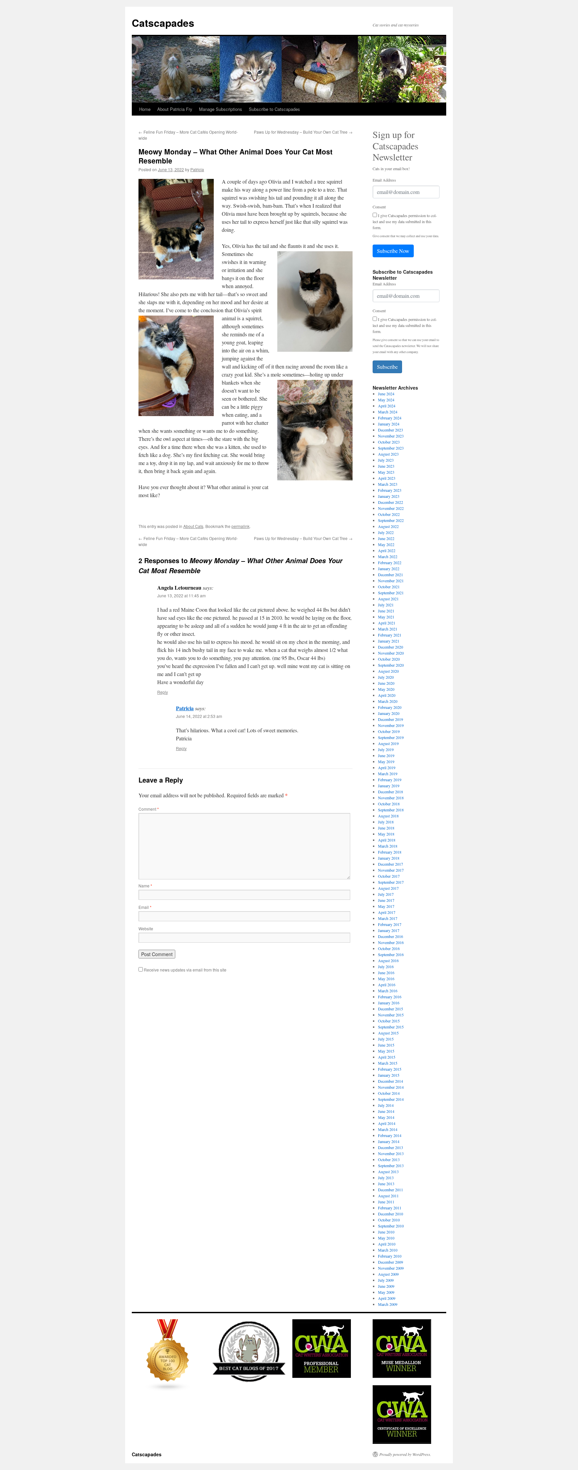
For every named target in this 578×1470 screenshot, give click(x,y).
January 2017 (388, 930)
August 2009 (388, 1274)
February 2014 (389, 1135)
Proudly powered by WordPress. (405, 1454)
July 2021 (386, 604)
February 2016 (389, 996)
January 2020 (388, 713)
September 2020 (391, 665)
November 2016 (391, 942)
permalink (240, 526)
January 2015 (388, 1075)
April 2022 (386, 550)
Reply (162, 692)
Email (145, 907)
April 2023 (386, 478)
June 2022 (386, 538)
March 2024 (387, 411)
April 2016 (386, 984)
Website (145, 928)
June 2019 (386, 755)
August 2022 (388, 526)
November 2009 (391, 1268)
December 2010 (390, 1213)
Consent (379, 206)
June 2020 (386, 683)
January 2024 (388, 423)
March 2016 (387, 990)
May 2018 (386, 834)
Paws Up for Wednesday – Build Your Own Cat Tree (303, 132)
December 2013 (390, 1147)
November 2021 (391, 580)
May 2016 (386, 978)
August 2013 (388, 1171)
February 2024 (389, 417)
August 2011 (388, 1195)
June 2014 (386, 1111)
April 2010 (386, 1244)
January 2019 (388, 785)
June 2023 (386, 466)
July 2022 (386, 532)
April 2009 (386, 1298)
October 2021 (389, 586)
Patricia (197, 169)
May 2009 (386, 1292)
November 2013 (391, 1153)
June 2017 (386, 900)
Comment (148, 809)
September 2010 (391, 1225)
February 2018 (389, 852)
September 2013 (391, 1165)
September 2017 (391, 882)
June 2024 (386, 393)
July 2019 (386, 749)
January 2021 (388, 641)
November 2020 (391, 653)
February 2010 (389, 1256)
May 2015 (386, 1051)
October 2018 (389, 803)
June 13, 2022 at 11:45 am (181, 595)
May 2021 (386, 616)
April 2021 (386, 622)
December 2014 (390, 1081)
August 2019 (388, 743)
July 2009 (386, 1280)
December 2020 (390, 647)
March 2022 (387, 556)
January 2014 (388, 1141)
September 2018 (391, 809)
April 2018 (386, 840)
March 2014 (387, 1129)
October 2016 (389, 948)
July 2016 (386, 966)
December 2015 (390, 1008)
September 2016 (391, 954)
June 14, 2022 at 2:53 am (199, 716)
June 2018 (386, 827)
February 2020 (389, 707)
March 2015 (387, 1063)
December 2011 (390, 1189)
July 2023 (386, 460)
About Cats (193, 526)
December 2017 (390, 864)
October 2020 (389, 659)
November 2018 (391, 797)
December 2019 (390, 719)
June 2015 (386, 1045)
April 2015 (386, 1057)
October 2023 (389, 442)
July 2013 (386, 1177)
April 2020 (386, 695)
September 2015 (391, 1026)
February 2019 (389, 779)
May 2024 (386, 399)
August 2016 (388, 960)
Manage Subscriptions (220, 109)
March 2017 (387, 918)
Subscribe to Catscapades (274, 109)
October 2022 (389, 514)
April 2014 (386, 1123)
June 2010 (386, 1231)
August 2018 (388, 815)
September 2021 (391, 592)
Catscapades (163, 22)
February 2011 (389, 1207)
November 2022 (391, 508)
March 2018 (387, 846)
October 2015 (389, 1020)
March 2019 (387, 773)
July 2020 (386, 677)
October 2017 (389, 876)
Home (145, 109)
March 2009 (387, 1304)
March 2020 (387, 701)
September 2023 (391, 448)
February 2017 (389, 924)
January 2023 (388, 496)
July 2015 (386, 1039)
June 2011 (386, 1201)
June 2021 (386, 610)
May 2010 (386, 1238)
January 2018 (388, 858)
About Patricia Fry (174, 109)
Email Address (384, 180)
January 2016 (388, 1002)
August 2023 (388, 454)
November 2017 (391, 870)
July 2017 (386, 894)
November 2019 (391, 725)
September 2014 (391, 1099)
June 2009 (386, 1286)
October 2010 (389, 1219)
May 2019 (386, 761)
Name (145, 885)
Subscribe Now (393, 250)
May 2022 (386, 544)
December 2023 (390, 429)
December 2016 (390, 936)
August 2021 (388, 598)
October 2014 (389, 1093)
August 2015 (388, 1032)
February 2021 (389, 635)
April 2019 (386, 767)
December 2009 (390, 1262)
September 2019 (391, 737)
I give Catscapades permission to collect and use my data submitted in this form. (405, 221)
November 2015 (391, 1014)
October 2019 (389, 731)
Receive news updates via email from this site (184, 970)
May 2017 (386, 906)
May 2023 (386, 472)
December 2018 (390, 791)
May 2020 (386, 689)
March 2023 (387, 484)
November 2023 (391, 436)
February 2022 (389, 562)
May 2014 (386, 1117)
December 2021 (390, 574)
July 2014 (386, 1105)
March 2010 (387, 1250)
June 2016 (386, 972)
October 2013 (389, 1159)
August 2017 (388, 888)
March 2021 (387, 628)
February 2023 (389, 490)
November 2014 (391, 1087)
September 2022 (391, 520)
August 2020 (388, 671)
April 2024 (386, 405)
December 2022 (390, 502)
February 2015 (389, 1069)
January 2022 (388, 568)
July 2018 (386, 821)
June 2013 (386, 1183)
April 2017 (386, 912)
